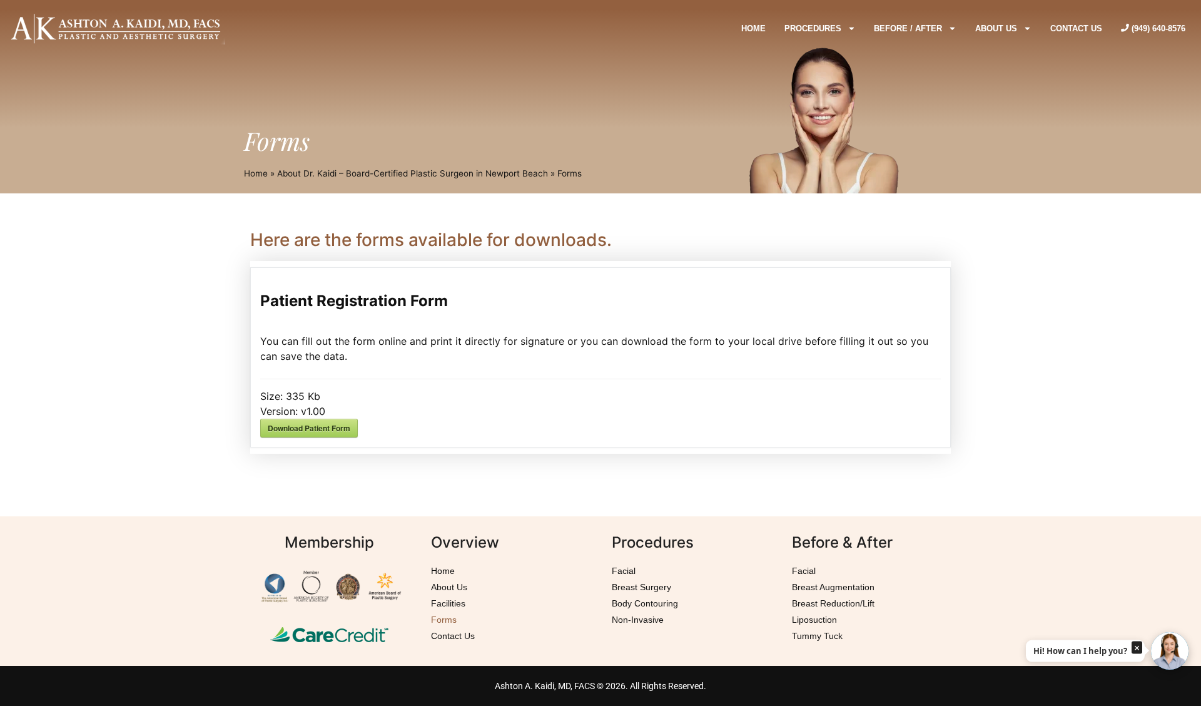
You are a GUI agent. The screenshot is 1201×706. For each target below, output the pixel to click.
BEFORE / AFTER (908, 28)
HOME (753, 28)
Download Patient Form (309, 428)
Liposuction (814, 620)
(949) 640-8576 (1157, 28)
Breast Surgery (641, 587)
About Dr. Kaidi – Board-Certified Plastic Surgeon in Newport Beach (412, 173)
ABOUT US (996, 28)
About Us (449, 587)
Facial (624, 571)
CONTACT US (1076, 28)
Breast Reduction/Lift (833, 603)
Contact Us (453, 636)
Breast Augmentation (833, 587)
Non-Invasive (638, 620)
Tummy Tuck (817, 636)
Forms (444, 620)
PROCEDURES (812, 28)
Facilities (448, 603)
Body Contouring (645, 603)
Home (256, 173)
